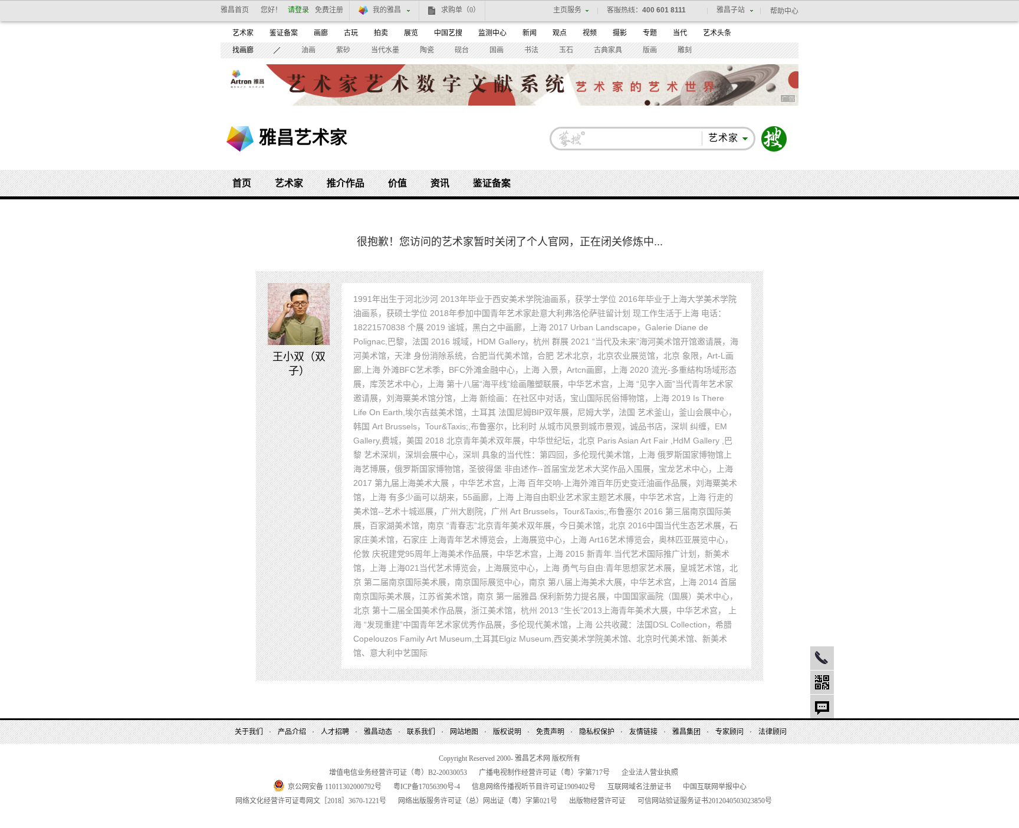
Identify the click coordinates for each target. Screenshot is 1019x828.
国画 (496, 50)
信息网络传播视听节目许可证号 (534, 787)
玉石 (566, 50)
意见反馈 (822, 706)
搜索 (774, 139)
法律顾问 (772, 732)
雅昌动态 (378, 732)
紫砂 (343, 50)
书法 (531, 50)
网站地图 (464, 732)
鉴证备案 (283, 33)
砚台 (462, 50)
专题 (650, 33)
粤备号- (426, 787)
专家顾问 (729, 732)
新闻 (529, 33)
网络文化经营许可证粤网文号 (310, 801)
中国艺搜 (448, 33)
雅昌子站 (730, 10)
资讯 (439, 183)
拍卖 (381, 33)
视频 (590, 33)
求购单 (460, 10)
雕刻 (685, 50)
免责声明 (550, 732)
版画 (650, 50)
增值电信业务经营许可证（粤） (398, 772)
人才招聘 (335, 732)
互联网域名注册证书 (639, 787)
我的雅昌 (387, 10)
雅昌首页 (235, 10)
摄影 (620, 33)
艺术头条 (717, 33)
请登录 (298, 10)
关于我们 (249, 732)
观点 (560, 33)
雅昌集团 (686, 732)
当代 (680, 33)
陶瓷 (427, 50)
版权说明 (507, 732)
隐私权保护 (596, 732)
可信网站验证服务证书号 (704, 801)
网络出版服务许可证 (477, 801)
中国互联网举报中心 (715, 787)
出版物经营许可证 (597, 801)
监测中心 (492, 33)
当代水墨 (385, 50)
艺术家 (243, 33)
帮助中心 (784, 11)
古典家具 (608, 50)
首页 (241, 183)
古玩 (351, 33)
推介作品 (345, 183)
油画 (308, 50)
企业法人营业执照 (650, 772)
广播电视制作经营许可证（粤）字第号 (544, 772)
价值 (397, 183)
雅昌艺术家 (303, 137)
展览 (411, 33)
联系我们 (421, 732)
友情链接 (643, 732)
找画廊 (243, 50)
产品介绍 (292, 732)
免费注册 (329, 10)
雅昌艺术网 (240, 139)
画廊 (321, 33)
